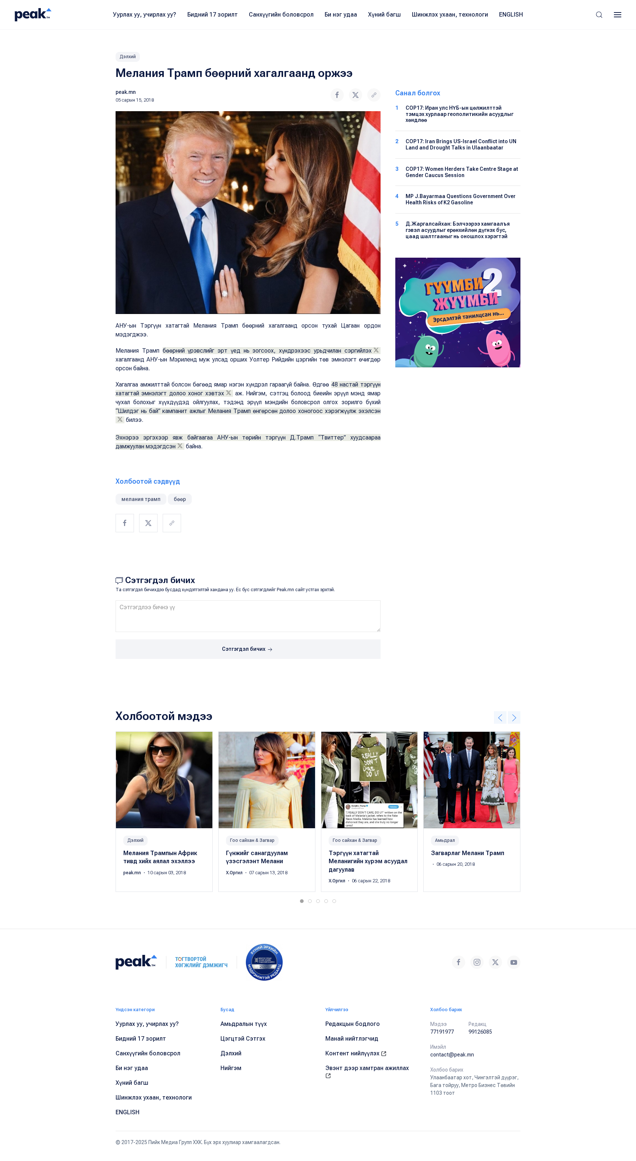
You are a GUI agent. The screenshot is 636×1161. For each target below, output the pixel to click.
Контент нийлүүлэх (353, 1053)
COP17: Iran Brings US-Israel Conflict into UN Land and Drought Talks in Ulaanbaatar (461, 144)
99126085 (480, 1032)
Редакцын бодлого (352, 1023)
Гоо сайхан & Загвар (252, 840)
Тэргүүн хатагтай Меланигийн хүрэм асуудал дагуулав (368, 861)
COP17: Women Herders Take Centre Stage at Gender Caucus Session (462, 172)
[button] (599, 14)
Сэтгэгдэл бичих (244, 649)
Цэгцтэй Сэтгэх (242, 1038)
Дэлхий (128, 56)
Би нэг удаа (341, 14)
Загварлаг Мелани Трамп (467, 853)
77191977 (442, 1032)
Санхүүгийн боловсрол (281, 14)
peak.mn (126, 92)
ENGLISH (511, 14)
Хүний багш (384, 14)
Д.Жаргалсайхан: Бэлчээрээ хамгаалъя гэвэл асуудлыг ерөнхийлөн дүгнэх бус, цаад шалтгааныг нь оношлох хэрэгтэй (458, 230)
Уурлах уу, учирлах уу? (144, 14)
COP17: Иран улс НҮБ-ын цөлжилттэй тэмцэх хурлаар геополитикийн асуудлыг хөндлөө (459, 114)
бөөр (180, 499)
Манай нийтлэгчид (351, 1038)
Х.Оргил (235, 872)
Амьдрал (445, 840)
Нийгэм (230, 1068)
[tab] (302, 901)
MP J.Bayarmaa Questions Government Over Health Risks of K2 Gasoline (461, 199)
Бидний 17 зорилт (212, 14)
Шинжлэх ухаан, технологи (450, 14)
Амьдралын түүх (243, 1023)
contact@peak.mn (452, 1055)
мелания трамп (140, 499)
